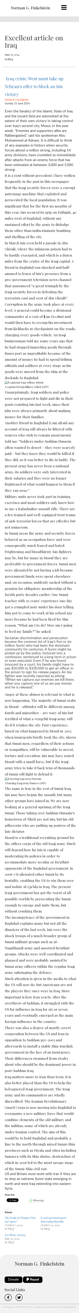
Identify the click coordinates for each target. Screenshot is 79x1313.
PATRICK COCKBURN (16, 100)
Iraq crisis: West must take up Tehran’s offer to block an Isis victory (34, 86)
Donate (13, 1279)
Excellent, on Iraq (15, 1235)
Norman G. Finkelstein (30, 7)
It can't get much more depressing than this (54, 1219)
